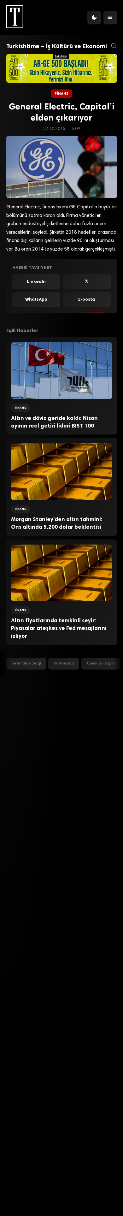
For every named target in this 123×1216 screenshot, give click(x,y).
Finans (62, 93)
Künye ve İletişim (100, 663)
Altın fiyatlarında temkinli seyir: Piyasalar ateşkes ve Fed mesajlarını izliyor (59, 628)
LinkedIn (36, 281)
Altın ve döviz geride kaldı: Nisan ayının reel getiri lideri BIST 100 (54, 422)
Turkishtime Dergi (26, 663)
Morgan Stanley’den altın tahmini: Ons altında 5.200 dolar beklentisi (56, 523)
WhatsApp (36, 299)
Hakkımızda (63, 663)
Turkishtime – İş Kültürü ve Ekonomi (56, 46)
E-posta (86, 299)
